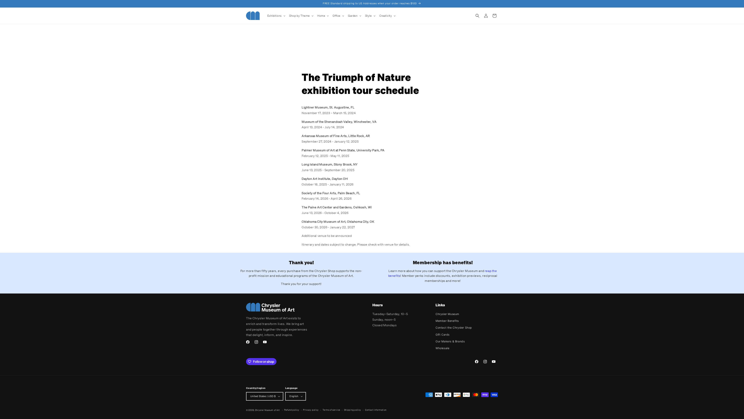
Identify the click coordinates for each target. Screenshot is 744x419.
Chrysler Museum (447, 314)
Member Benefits (447, 320)
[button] (276, 16)
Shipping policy (352, 410)
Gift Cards (443, 334)
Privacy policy (311, 410)
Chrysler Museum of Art (267, 410)
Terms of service (331, 410)
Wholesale (442, 348)
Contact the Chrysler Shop (454, 327)
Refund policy (291, 410)
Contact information (376, 410)
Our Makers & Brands (450, 341)
